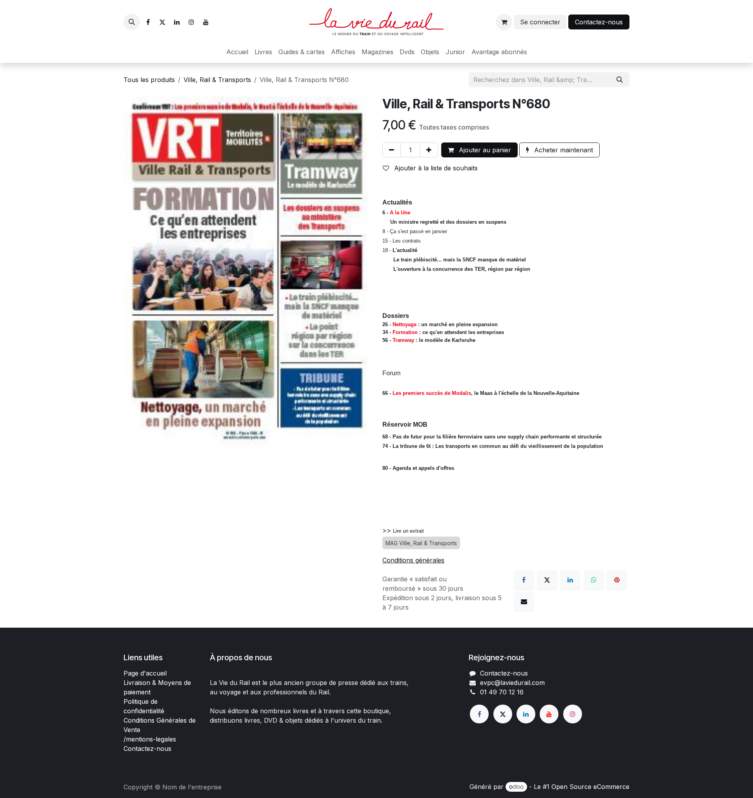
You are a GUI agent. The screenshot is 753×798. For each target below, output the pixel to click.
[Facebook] (148, 22)
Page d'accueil (145, 673)
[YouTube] (206, 22)
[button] (132, 22)
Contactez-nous (599, 22)
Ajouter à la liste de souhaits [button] (435, 168)
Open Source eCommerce (590, 787)
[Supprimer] (391, 149)
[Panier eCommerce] (504, 22)
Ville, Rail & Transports (217, 80)
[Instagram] (191, 22)
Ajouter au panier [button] (484, 150)
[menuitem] (237, 52)
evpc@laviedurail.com (512, 683)
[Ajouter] (429, 149)
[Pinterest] (616, 579)
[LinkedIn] (177, 22)
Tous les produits (149, 80)
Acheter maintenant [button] (562, 150)
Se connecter (540, 22)
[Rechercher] (619, 79)
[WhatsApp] (593, 579)
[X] (162, 22)
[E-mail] (524, 601)
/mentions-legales (150, 739)
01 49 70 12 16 (502, 692)
